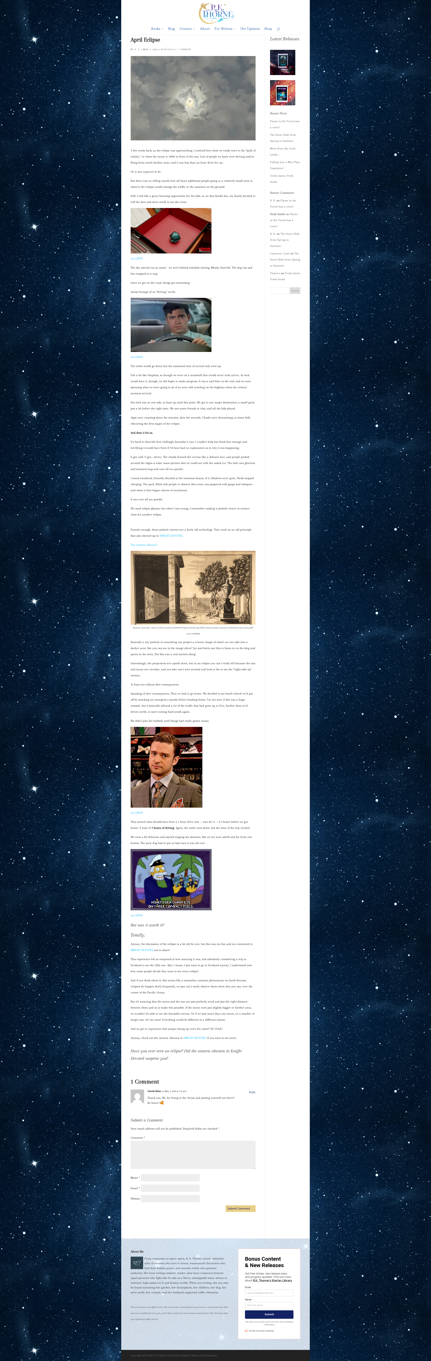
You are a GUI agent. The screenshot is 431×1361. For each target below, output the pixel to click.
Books (155, 29)
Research (167, 49)
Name (135, 1177)
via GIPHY (137, 258)
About (205, 29)
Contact (185, 29)
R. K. (137, 49)
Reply (252, 1092)
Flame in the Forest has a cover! (283, 220)
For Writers (224, 29)
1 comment (184, 49)
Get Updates (250, 29)
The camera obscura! (144, 544)
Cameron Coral (279, 253)
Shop (268, 29)
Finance (275, 273)
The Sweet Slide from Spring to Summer (285, 240)
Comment (138, 1137)
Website (135, 1198)
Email (135, 1188)
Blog (171, 29)
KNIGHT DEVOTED (171, 535)
